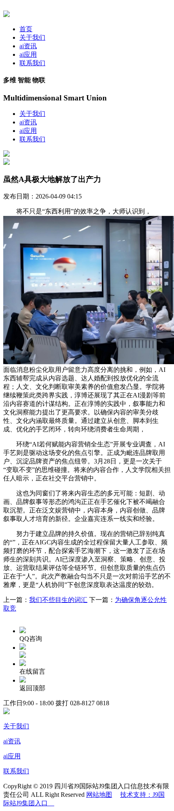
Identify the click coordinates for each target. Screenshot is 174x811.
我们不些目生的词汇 (58, 599)
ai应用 (28, 54)
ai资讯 (28, 46)
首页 (25, 29)
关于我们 (32, 37)
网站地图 (99, 794)
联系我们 (32, 63)
